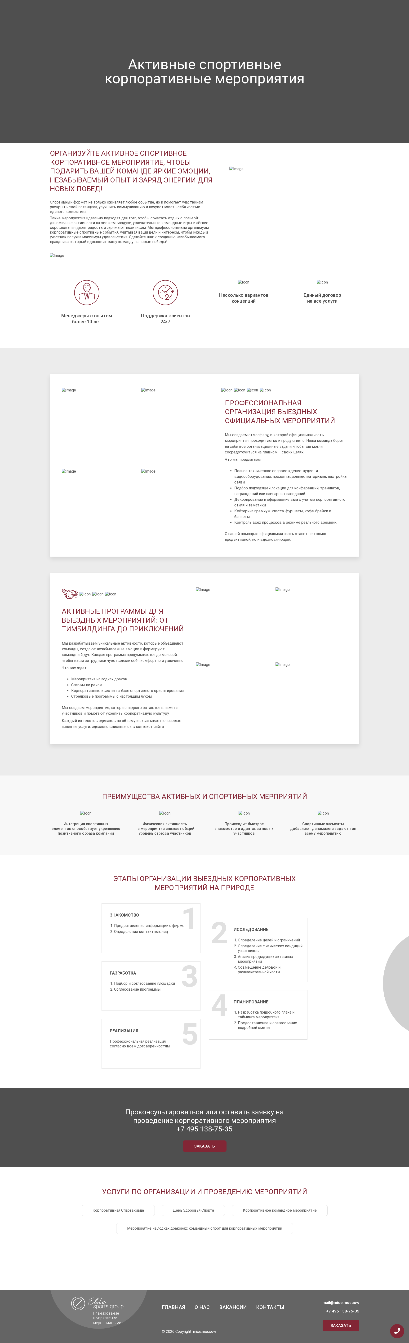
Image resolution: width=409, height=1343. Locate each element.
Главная (173, 1307)
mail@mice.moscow (341, 1302)
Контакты (270, 1307)
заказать (204, 1146)
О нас (202, 1307)
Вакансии (233, 1307)
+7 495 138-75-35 (204, 1129)
